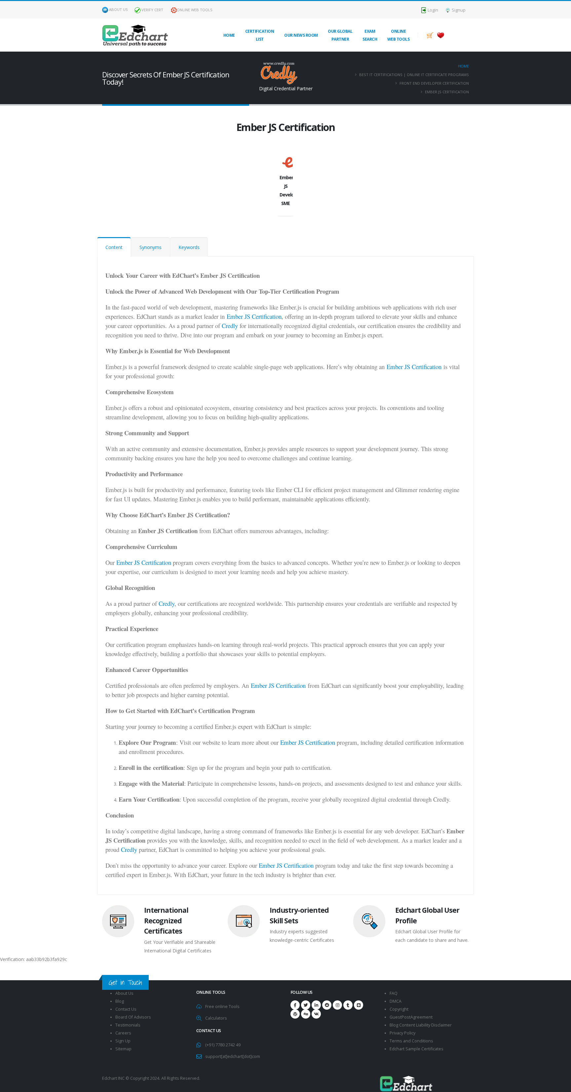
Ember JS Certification (254, 316)
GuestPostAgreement (411, 1017)
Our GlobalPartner (340, 35)
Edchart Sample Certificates (416, 1049)
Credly (230, 325)
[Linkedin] (316, 1005)
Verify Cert (151, 9)
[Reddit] (326, 1005)
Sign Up (123, 1041)
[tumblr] (348, 1005)
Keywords (189, 247)
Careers (123, 1033)
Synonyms (150, 247)
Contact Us (125, 1009)
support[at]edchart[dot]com (232, 1056)
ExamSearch (369, 35)
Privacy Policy (402, 1033)
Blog (119, 1001)
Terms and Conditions (411, 1041)
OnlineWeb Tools (398, 35)
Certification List (259, 35)
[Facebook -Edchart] (295, 1005)
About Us (118, 9)
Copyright (399, 1009)
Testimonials (127, 1025)
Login (432, 10)
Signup (458, 10)
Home (229, 35)
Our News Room (301, 35)
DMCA (395, 1001)
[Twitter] (305, 1005)
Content (114, 247)
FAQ (394, 993)
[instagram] (337, 1005)
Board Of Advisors (133, 1017)
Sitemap (123, 1049)
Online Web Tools (194, 9)
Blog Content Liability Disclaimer (421, 1025)
